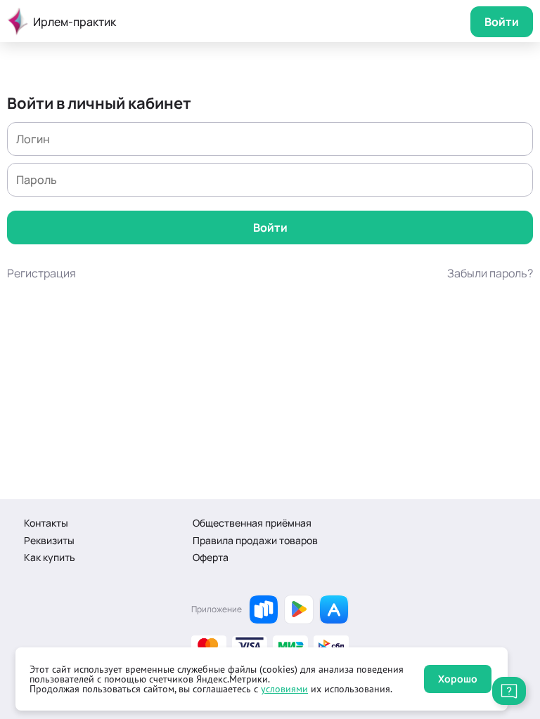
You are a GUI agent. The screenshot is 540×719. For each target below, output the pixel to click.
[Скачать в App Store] (334, 609)
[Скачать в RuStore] (263, 609)
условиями (284, 688)
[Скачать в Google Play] (299, 609)
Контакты (46, 522)
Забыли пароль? (490, 273)
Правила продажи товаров (255, 540)
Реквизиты (49, 540)
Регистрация (41, 273)
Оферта (211, 557)
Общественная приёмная (252, 522)
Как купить (49, 557)
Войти (501, 21)
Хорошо (457, 678)
